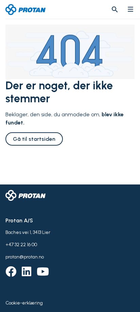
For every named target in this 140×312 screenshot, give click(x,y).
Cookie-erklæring (24, 303)
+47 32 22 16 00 (21, 245)
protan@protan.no (24, 257)
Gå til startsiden (34, 139)
